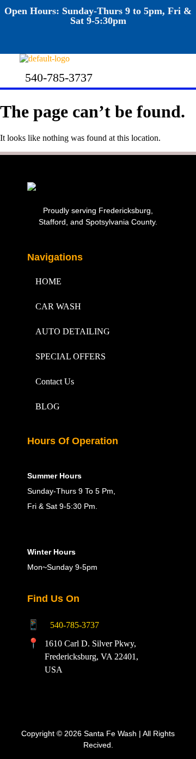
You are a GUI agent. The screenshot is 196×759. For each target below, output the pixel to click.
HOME (48, 281)
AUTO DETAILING (72, 331)
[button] (138, 64)
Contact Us (54, 381)
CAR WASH (58, 306)
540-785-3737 (74, 625)
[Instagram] (172, 38)
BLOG (47, 406)
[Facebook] (140, 38)
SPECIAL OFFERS (70, 356)
